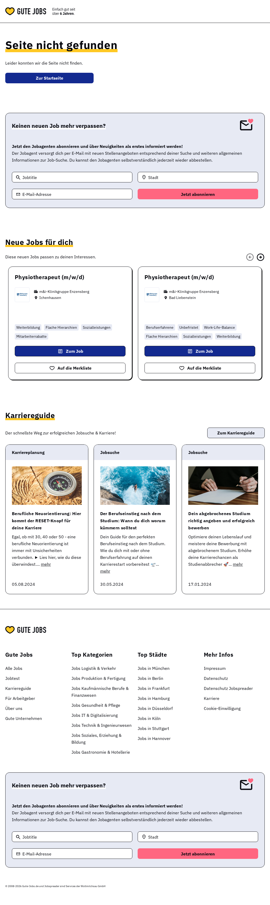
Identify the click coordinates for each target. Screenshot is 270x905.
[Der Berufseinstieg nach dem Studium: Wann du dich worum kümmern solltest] (135, 485)
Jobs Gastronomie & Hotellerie (100, 752)
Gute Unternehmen (23, 718)
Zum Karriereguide (236, 432)
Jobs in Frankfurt (154, 688)
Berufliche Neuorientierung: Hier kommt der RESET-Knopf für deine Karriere (46, 520)
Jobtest (12, 678)
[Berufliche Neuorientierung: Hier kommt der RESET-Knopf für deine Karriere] (47, 485)
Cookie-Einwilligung (222, 708)
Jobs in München (154, 668)
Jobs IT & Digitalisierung (94, 715)
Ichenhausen (50, 297)
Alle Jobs (13, 668)
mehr (46, 564)
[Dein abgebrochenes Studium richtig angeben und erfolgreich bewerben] (223, 485)
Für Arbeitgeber (20, 698)
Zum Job (74, 351)
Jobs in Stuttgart (153, 728)
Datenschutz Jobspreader (228, 688)
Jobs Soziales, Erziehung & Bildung (96, 739)
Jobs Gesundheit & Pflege (95, 705)
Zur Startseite (49, 78)
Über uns (13, 708)
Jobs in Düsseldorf (155, 708)
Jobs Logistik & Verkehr (93, 668)
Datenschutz (216, 678)
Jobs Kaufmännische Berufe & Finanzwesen (100, 692)
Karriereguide (18, 688)
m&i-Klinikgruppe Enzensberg (64, 291)
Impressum (215, 668)
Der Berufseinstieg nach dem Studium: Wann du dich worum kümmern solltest (132, 520)
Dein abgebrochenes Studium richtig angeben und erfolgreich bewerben (221, 520)
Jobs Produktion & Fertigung (98, 678)
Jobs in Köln (149, 718)
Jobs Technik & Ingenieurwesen (101, 725)
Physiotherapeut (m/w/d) (49, 277)
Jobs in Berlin (150, 678)
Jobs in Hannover (154, 738)
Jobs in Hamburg (154, 698)
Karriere (211, 698)
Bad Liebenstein (182, 297)
